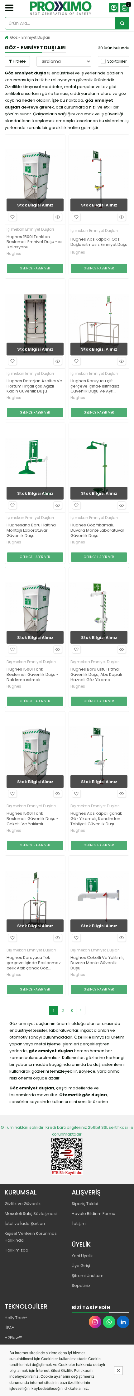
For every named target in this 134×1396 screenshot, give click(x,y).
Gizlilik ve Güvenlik (23, 1204)
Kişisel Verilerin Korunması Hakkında (31, 1236)
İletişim (79, 1223)
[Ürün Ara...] (122, 23)
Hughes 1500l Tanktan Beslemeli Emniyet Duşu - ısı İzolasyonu (34, 242)
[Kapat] (118, 1370)
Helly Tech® (16, 1318)
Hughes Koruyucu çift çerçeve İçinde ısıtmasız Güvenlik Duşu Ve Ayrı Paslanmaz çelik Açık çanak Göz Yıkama (98, 386)
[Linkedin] (123, 1322)
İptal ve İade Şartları (25, 1223)
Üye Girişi (81, 1266)
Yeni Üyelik (82, 1256)
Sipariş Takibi (85, 1204)
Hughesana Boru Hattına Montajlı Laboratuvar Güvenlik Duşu (31, 530)
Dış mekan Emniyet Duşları (31, 661)
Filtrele (19, 61)
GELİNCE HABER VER (35, 268)
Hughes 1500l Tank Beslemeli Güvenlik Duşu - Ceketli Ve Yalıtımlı (33, 819)
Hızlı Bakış (57, 217)
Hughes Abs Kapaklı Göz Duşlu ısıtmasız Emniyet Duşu (98, 242)
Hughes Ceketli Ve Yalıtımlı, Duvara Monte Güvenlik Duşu (97, 963)
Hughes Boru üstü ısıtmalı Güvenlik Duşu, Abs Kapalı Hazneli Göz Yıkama (96, 675)
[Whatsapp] (109, 1322)
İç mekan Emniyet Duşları (30, 229)
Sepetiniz (81, 1285)
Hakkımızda (16, 1250)
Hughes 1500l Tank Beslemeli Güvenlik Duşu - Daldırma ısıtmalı (33, 675)
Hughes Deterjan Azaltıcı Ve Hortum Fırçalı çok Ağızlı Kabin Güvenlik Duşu (34, 386)
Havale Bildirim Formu (93, 1214)
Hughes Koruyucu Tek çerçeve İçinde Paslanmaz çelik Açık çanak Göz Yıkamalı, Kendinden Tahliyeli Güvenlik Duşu (34, 963)
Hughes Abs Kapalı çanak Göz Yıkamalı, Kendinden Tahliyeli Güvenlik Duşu (96, 819)
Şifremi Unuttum (87, 1276)
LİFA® (9, 1328)
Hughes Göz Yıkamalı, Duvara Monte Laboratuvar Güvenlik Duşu (97, 530)
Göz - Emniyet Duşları (30, 37)
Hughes (14, 253)
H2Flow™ (13, 1338)
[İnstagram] (95, 1322)
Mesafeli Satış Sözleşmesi (31, 1214)
